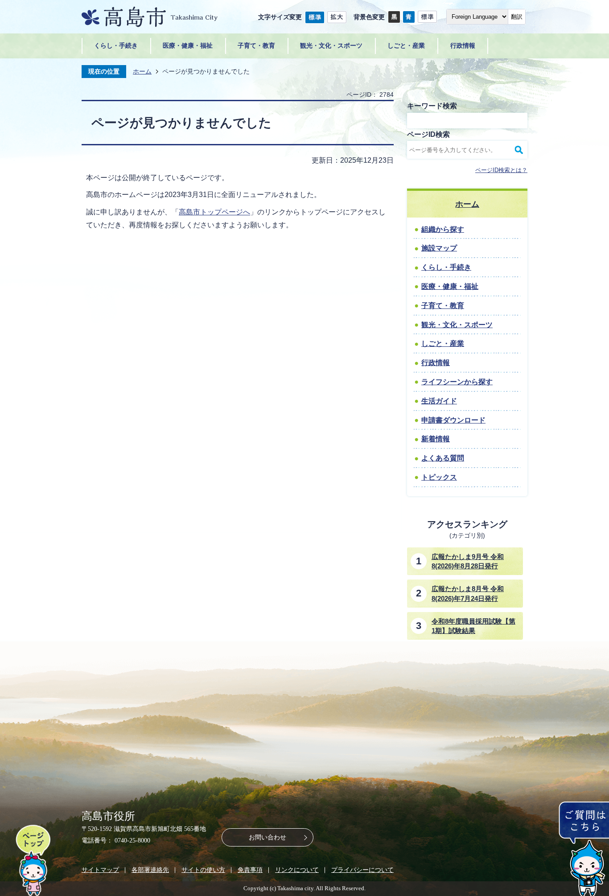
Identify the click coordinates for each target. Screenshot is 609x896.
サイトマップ (100, 869)
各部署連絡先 (150, 869)
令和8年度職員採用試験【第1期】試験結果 (473, 625)
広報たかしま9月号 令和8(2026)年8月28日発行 (468, 561)
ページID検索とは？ (501, 170)
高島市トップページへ (214, 212)
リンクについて (297, 869)
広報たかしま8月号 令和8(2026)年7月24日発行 (468, 593)
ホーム (142, 71)
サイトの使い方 (203, 869)
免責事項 (250, 869)
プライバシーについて (362, 869)
